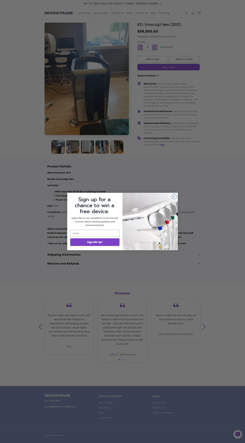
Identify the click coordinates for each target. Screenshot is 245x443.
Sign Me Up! (95, 242)
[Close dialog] (174, 196)
